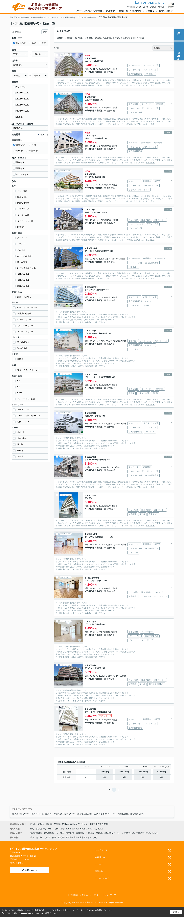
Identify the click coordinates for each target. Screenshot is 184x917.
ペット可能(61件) (120, 814)
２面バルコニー (24, 274)
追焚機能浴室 (23, 342)
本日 (34, 145)
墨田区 (73, 824)
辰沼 (94, 495)
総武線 (155, 833)
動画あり (20, 168)
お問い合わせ (165, 11)
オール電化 (22, 262)
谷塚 (54, 837)
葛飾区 (89, 287)
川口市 (98, 824)
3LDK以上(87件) (84, 814)
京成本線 (80, 833)
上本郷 (82, 837)
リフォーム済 (23, 215)
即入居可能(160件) (20, 814)
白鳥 (62, 828)
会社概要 (150, 11)
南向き (20, 450)
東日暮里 (70, 828)
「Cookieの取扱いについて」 (29, 913)
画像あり (20, 162)
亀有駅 (134, 38)
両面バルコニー (24, 286)
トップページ (101, 850)
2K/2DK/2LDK (22, 99)
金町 (32, 828)
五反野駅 (89, 38)
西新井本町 (41, 828)
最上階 (20, 444)
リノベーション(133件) (41, 814)
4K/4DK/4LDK (22, 111)
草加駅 (60, 38)
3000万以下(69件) (102, 814)
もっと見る (150, 85)
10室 (123, 777)
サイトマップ (110, 895)
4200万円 (161, 771)
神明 (94, 457)
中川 (94, 58)
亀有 (89, 837)
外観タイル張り (24, 297)
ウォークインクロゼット (28, 370)
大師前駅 (125, 38)
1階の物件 (21, 438)
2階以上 (20, 432)
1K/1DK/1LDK (22, 93)
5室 (142, 777)
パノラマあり (22, 174)
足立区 (89, 58)
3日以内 (19, 150)
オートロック (23, 409)
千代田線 (90, 72)
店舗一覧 (123, 11)
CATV (19, 393)
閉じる (176, 912)
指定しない (21, 43)
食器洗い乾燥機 (24, 313)
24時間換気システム (26, 268)
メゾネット (22, 238)
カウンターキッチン (26, 325)
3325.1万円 (123, 771)
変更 (45, 32)
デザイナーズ (23, 209)
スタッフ (99, 864)
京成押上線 (129, 833)
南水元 (94, 287)
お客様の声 (100, 857)
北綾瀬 (99, 72)
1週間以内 (33, 150)
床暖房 (20, 359)
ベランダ (21, 244)
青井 (94, 97)
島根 (56, 828)
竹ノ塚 (39, 837)
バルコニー (22, 250)
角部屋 (20, 456)
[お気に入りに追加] (80, 74)
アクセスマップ (102, 878)
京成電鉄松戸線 (143, 833)
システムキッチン (25, 319)
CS (18, 380)
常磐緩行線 (49, 833)
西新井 (69, 837)
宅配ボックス (23, 421)
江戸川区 (82, 824)
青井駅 (116, 38)
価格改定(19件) (137, 814)
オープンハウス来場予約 (89, 11)
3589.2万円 (142, 771)
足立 (86, 828)
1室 (104, 777)
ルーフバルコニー (25, 256)
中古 (44, 43)
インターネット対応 (26, 399)
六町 (95, 837)
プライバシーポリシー (91, 895)
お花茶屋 (99, 828)
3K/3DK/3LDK (22, 105)
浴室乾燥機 (22, 348)
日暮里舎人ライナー (113, 833)
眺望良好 (21, 227)
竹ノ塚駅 (79, 38)
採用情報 (136, 11)
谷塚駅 (98, 38)
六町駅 (141, 38)
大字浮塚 (95, 578)
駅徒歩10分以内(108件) (64, 814)
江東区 (106, 824)
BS (18, 387)
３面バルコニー (24, 280)
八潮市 (89, 578)
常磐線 (99, 833)
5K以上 (19, 117)
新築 (34, 43)
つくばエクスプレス (65, 833)
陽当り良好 (22, 197)
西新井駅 (107, 38)
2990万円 (104, 771)
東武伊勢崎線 (36, 833)
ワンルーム (21, 87)
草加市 (57, 824)
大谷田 (94, 248)
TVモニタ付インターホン (28, 415)
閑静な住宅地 (23, 203)
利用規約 (74, 895)
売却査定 (110, 11)
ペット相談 (22, 191)
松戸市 (49, 824)
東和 (94, 331)
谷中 (94, 136)
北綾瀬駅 (69, 38)
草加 (32, 837)
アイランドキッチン (26, 331)
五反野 (61, 837)
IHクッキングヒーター (27, 307)
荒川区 (65, 824)
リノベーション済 (25, 221)
